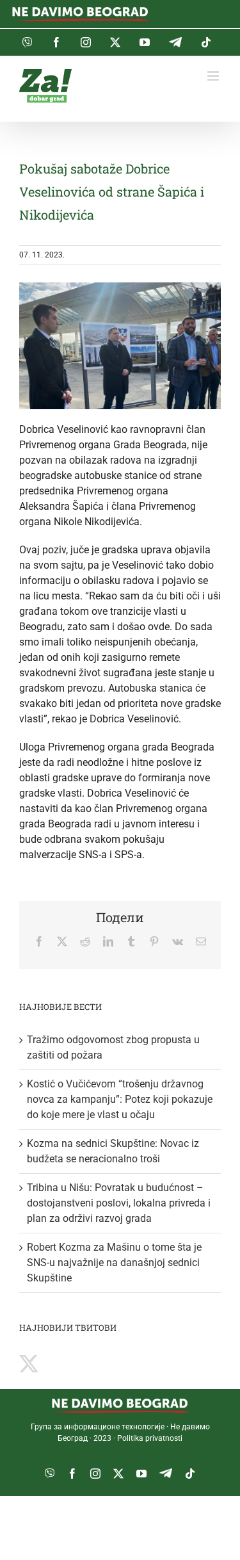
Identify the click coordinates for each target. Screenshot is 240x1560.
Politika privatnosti (149, 1438)
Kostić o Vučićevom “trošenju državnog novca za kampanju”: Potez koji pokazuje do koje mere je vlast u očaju (119, 1099)
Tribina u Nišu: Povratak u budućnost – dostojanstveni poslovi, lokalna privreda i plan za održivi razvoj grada (119, 1203)
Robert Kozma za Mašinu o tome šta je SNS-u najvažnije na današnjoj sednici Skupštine (114, 1262)
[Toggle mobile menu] (214, 76)
